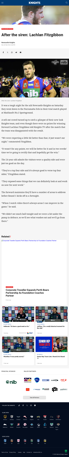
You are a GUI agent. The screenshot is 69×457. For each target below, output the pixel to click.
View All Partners (34, 397)
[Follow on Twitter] (27, 405)
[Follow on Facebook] (23, 405)
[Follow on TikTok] (19, 405)
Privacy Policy (12, 452)
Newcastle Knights (8, 42)
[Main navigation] (2, 3)
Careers (20, 452)
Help (24, 452)
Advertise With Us (37, 452)
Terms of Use (4, 452)
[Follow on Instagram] (31, 405)
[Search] (67, 3)
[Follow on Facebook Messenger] (35, 405)
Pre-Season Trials (7, 29)
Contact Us (29, 452)
